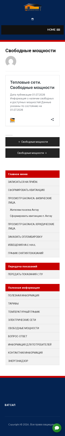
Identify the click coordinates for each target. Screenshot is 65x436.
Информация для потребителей (29, 344)
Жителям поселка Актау (24, 209)
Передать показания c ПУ (25, 274)
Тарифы (13, 303)
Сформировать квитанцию (26, 189)
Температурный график (24, 311)
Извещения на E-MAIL (22, 244)
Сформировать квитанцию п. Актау (31, 215)
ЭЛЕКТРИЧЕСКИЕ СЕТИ (22, 319)
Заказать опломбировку (25, 236)
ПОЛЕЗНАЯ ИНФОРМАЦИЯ (23, 295)
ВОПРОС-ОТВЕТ (17, 336)
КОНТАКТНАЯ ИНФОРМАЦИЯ (25, 352)
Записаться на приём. (23, 181)
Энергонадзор (18, 360)
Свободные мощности (34, 141)
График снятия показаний (25, 253)
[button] (54, 30)
